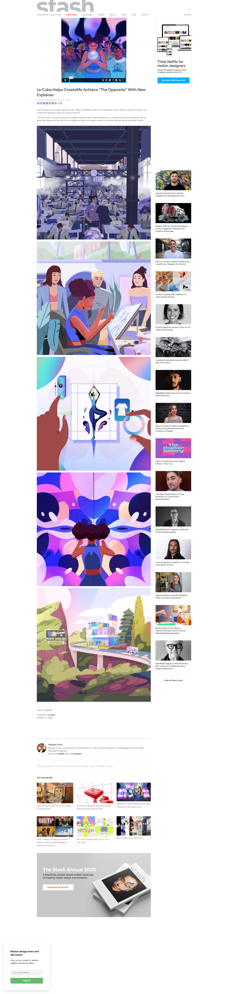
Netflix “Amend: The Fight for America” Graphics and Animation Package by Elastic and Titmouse (52, 842)
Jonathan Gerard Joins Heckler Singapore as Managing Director (170, 194)
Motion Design (82, 766)
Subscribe (87, 15)
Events (145, 15)
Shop (123, 15)
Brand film (60, 766)
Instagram (77, 753)
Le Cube (51, 715)
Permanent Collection (49, 15)
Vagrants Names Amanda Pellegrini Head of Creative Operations (171, 596)
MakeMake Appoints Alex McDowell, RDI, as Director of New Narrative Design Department (172, 666)
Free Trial (71, 15)
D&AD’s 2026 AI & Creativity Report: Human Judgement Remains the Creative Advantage (172, 228)
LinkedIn (61, 753)
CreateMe (100, 766)
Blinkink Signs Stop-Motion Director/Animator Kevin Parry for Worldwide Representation (171, 630)
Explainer (70, 766)
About (113, 15)
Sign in (187, 15)
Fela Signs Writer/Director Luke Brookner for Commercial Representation (170, 496)
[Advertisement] (173, 131)
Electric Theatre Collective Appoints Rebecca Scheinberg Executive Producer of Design (172, 428)
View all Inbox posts (173, 680)
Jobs (133, 15)
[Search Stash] (189, 9)
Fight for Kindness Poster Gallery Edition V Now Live (170, 462)
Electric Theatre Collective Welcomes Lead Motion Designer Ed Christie (173, 262)
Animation (50, 766)
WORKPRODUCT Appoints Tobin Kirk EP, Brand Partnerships (172, 530)
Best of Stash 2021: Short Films (130, 838)
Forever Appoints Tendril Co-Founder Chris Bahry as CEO (173, 563)
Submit (101, 15)
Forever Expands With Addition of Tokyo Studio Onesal (171, 295)
